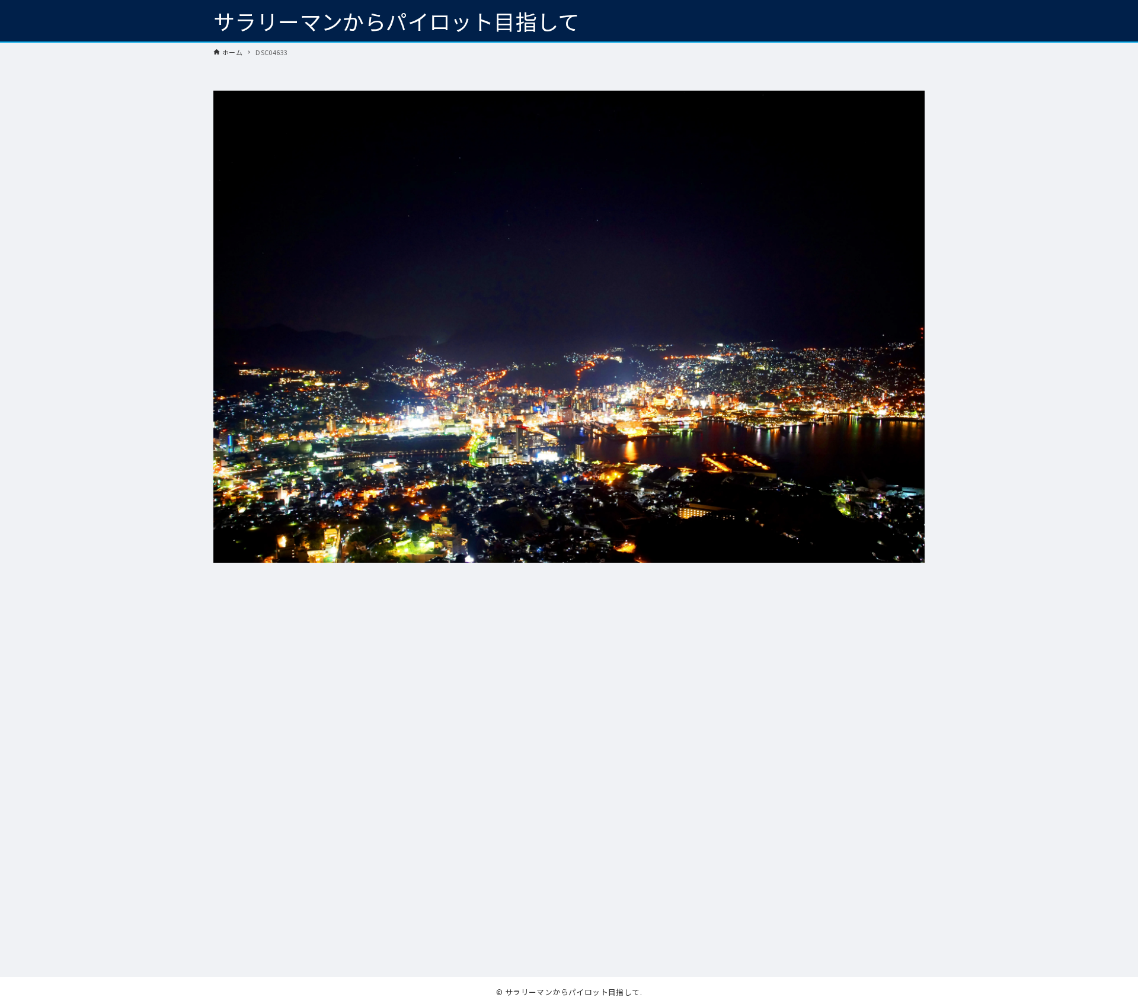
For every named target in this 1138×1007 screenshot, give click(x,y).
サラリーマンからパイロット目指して (396, 20)
